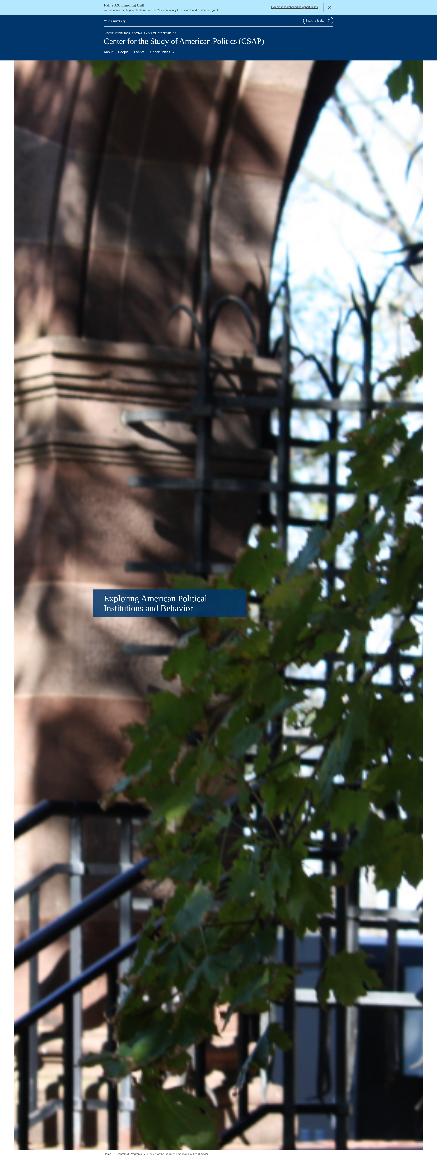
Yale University (114, 21)
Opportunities (160, 52)
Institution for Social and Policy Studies (140, 33)
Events (139, 52)
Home (107, 1154)
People (123, 52)
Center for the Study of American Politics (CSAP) (184, 41)
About (108, 52)
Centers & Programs (129, 1154)
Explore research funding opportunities (294, 7)
